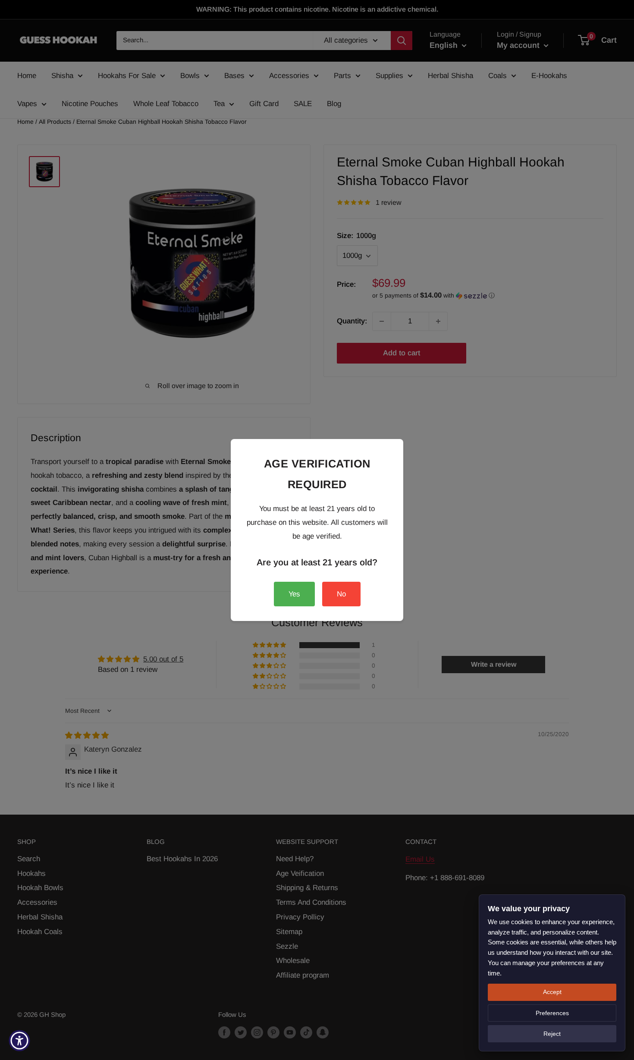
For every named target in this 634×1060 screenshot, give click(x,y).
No (341, 594)
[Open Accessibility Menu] (19, 1040)
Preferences (552, 1013)
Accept (552, 991)
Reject (552, 1033)
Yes (294, 594)
